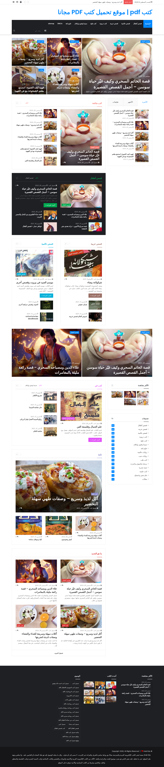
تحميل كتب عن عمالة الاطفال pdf (69, 720)
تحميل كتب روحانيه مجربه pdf (70, 716)
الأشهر (130, 102)
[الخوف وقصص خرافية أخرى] (46, 305)
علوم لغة (68, 23)
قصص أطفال (137, 23)
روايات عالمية (142, 452)
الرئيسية (148, 23)
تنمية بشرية (143, 468)
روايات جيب (143, 456)
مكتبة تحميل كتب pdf (72, 732)
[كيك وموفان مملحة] (29, 525)
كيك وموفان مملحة (35, 539)
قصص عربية (114, 23)
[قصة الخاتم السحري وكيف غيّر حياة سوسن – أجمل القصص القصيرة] (117, 66)
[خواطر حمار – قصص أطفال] (50, 226)
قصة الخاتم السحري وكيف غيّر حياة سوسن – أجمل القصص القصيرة (119, 84)
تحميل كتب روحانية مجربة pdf (70, 712)
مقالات (41, 70)
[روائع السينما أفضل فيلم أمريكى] (50, 419)
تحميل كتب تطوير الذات (72, 700)
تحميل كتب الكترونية (73, 696)
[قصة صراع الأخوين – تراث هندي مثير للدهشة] (95, 226)
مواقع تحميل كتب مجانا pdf (71, 736)
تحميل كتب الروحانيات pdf (71, 691)
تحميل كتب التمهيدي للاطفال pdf (69, 687)
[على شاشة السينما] (50, 407)
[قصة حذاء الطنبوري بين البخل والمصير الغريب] (50, 214)
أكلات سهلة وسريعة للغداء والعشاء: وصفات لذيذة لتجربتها (103, 2)
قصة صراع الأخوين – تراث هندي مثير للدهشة (74, 227)
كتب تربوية (103, 23)
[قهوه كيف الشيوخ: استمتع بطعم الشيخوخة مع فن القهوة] (29, 80)
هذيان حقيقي (82, 304)
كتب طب (144, 460)
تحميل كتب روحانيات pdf (71, 704)
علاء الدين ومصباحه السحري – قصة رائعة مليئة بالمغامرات (65, 59)
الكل (26, 103)
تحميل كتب (94, 162)
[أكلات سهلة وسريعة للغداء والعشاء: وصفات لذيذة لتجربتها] (64, 80)
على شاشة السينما (35, 407)
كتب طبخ (93, 23)
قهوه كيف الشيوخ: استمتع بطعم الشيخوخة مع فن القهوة (29, 89)
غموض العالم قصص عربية (78, 316)
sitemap (51, 23)
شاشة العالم (37, 431)
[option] (82, 66)
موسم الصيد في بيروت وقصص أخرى (34, 282)
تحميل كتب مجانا (74, 724)
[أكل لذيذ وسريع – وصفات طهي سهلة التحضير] (29, 52)
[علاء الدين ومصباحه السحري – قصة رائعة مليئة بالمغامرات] (64, 52)
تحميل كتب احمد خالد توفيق (60, 683)
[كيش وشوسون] (59, 525)
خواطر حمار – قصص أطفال (32, 226)
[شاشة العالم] (50, 431)
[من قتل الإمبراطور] (89, 700)
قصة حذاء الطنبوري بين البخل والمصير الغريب (29, 215)
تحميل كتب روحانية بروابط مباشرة (68, 708)
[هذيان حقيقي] (95, 305)
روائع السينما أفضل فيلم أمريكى (31, 419)
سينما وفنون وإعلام (81, 23)
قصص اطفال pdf (73, 728)
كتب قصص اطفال (59, 728)
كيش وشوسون (66, 539)
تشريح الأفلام (37, 395)
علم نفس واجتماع (141, 475)
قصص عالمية (125, 23)
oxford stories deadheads (32, 317)
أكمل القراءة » (50, 205)
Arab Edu (146, 751)
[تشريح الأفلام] (50, 396)
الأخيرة (144, 102)
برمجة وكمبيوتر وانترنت (138, 464)
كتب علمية (143, 471)
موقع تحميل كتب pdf (72, 740)
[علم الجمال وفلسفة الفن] (50, 161)
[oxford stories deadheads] (46, 316)
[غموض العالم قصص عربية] (95, 316)
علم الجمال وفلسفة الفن (33, 160)
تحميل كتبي (61, 724)
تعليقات (115, 102)
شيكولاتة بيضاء (94, 282)
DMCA (60, 23)
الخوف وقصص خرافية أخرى (28, 304)
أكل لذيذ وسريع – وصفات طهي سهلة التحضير (31, 60)
